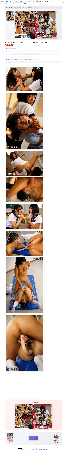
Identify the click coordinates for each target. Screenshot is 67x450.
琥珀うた (9, 48)
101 (25, 1)
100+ (22, 1)
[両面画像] (36, 24)
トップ (7, 7)
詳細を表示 (9, 62)
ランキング (42, 1)
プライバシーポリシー (27, 449)
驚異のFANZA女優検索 (7, 2)
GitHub (47, 448)
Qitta (39, 448)
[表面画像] (10, 15)
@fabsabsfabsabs (42, 449)
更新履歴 (32, 449)
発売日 (47, 1)
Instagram (43, 448)
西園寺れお (11, 7)
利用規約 (21, 449)
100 (33, 1)
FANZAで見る (9, 44)
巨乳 (37, 1)
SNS (51, 1)
